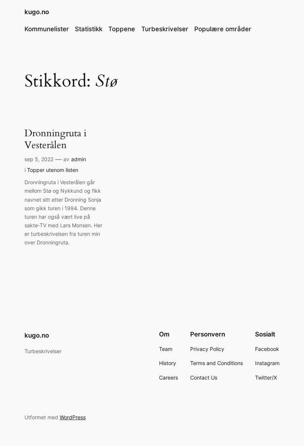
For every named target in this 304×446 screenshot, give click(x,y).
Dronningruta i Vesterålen (55, 139)
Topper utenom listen (52, 170)
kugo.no (36, 12)
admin (78, 159)
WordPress (73, 417)
